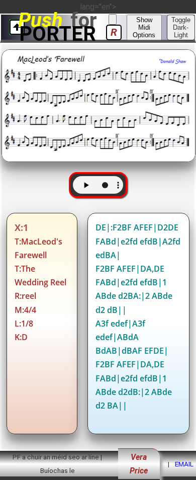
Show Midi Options (144, 27)
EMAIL (184, 464)
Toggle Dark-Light (180, 27)
